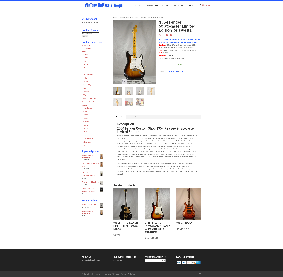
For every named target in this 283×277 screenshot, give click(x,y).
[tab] (119, 117)
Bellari (85, 58)
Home (134, 5)
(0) (207, 5)
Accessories (166, 5)
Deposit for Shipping (89, 98)
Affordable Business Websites (123, 274)
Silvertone (87, 142)
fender (183, 71)
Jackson (86, 128)
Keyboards (87, 48)
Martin (85, 132)
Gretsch (86, 121)
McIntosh (86, 71)
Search (85, 36)
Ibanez (85, 125)
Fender (126, 17)
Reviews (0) (132, 117)
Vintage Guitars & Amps (91, 260)
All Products (179, 5)
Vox (84, 95)
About (141, 5)
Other (85, 78)
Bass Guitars (87, 108)
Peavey (85, 81)
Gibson (85, 118)
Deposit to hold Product (90, 102)
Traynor (86, 92)
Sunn (85, 88)
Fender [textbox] (154, 261)
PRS (84, 135)
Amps (157, 5)
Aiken (85, 54)
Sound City (87, 85)
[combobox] (155, 260)
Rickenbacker (88, 138)
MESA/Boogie (88, 75)
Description (120, 117)
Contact (191, 5)
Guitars (150, 5)
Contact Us (117, 260)
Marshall (86, 68)
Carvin (85, 61)
